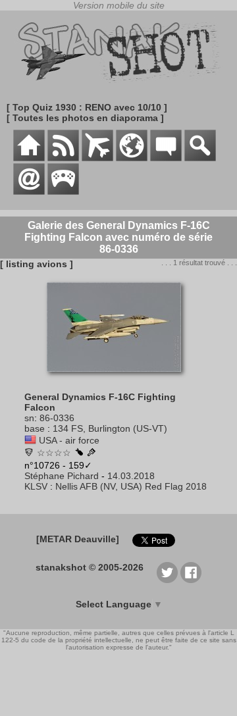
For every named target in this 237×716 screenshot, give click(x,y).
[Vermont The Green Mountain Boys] (29, 453)
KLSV (35, 486)
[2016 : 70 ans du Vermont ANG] (91, 453)
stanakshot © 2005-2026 (90, 567)
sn (29, 418)
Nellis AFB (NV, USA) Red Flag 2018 (131, 486)
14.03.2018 (131, 476)
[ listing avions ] (36, 264)
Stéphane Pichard (61, 476)
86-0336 (57, 418)
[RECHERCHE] (200, 158)
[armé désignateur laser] (79, 453)
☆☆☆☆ (54, 453)
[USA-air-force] (30, 440)
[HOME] (29, 158)
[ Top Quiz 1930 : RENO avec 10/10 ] (87, 107)
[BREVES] (63, 158)
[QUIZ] (63, 191)
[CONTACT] (29, 191)
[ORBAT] (97, 158)
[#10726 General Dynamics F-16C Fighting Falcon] (119, 378)
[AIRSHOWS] (131, 158)
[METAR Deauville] (77, 539)
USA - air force (69, 440)
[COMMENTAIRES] (166, 158)
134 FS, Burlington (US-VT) (110, 428)
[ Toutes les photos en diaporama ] (85, 118)
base (34, 428)
